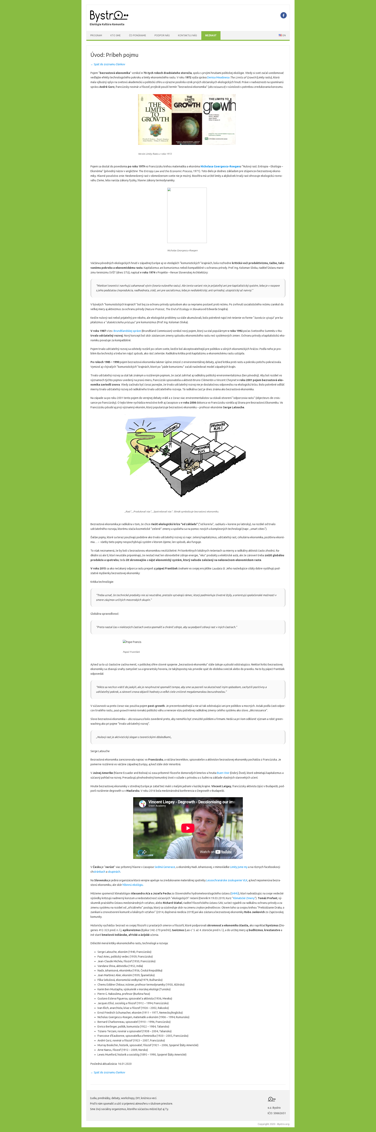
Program (96, 35)
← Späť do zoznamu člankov (107, 1072)
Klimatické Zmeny (244, 898)
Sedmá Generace (165, 867)
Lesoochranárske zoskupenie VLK (226, 880)
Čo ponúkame (137, 35)
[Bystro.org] (109, 21)
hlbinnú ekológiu (133, 884)
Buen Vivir (223, 772)
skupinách (114, 871)
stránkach (99, 871)
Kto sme (115, 35)
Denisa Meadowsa (218, 77)
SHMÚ (235, 893)
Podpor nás (162, 35)
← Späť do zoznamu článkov (107, 64)
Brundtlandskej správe (127, 330)
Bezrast (211, 35)
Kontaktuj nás (187, 35)
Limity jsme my (239, 867)
